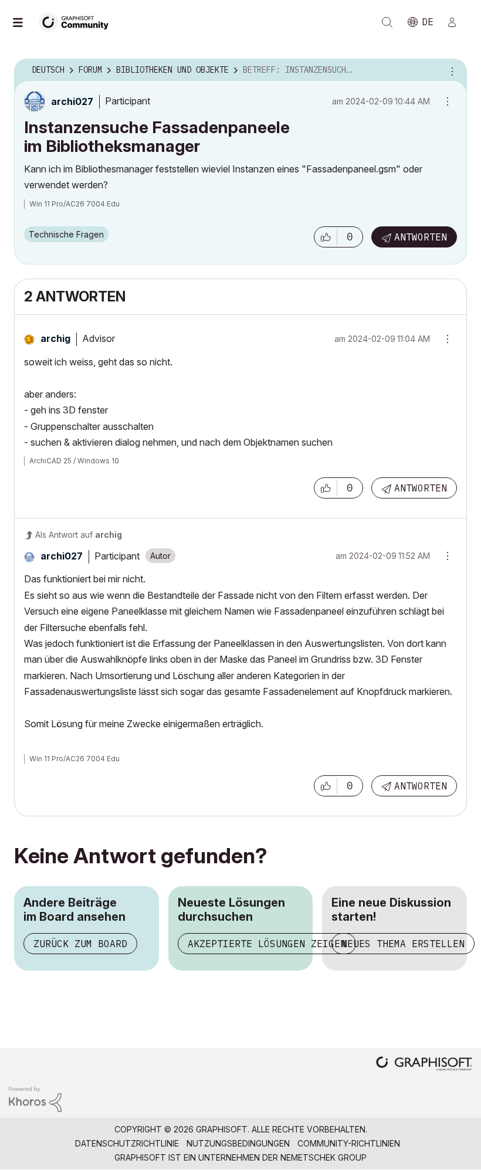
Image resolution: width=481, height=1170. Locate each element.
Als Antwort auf (78, 535)
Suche (387, 22)
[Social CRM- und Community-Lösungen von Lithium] (35, 1098)
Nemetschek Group (323, 1157)
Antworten (420, 237)
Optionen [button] (450, 70)
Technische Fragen (66, 234)
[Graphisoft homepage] (424, 1065)
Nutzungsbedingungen (238, 1143)
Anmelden (457, 22)
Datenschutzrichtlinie (127, 1143)
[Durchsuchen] (23, 22)
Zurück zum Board (80, 943)
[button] (325, 237)
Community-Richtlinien (348, 1143)
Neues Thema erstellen (403, 943)
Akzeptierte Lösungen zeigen (267, 943)
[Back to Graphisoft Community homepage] (77, 21)
